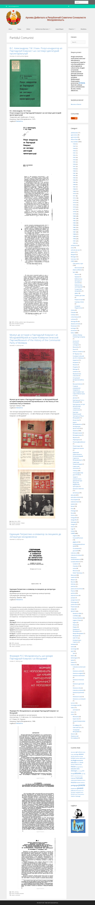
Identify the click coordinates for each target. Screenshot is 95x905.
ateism (73, 252)
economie (74, 330)
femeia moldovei (75, 764)
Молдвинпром (77, 433)
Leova (74, 568)
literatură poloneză (78, 692)
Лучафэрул (76, 725)
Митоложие (78, 268)
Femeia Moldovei (78, 618)
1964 (74, 180)
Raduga (75, 369)
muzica (73, 782)
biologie (81, 756)
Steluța (75, 625)
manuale (79, 778)
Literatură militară (76, 555)
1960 (74, 171)
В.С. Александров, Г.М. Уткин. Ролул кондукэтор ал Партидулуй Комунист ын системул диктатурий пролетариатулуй (36, 51)
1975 (74, 205)
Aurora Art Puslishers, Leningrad (76, 343)
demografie (74, 321)
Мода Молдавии (78, 633)
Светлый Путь (77, 727)
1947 (74, 146)
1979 (74, 214)
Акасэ (10, 29)
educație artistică (76, 497)
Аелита (77, 274)
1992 (74, 243)
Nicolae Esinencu (81, 782)
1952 (74, 155)
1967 (74, 187)
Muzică (73, 582)
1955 (74, 162)
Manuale (73, 575)
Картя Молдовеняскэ (28, 322)
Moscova (75, 570)
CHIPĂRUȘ (76, 616)
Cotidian (73, 315)
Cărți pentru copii (78, 263)
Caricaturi (74, 259)
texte (72, 660)
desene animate (75, 324)
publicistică (74, 604)
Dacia (74, 349)
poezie (81, 785)
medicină (73, 577)
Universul (75, 371)
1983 (74, 223)
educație (17, 643)
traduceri (73, 664)
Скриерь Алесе (79, 302)
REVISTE (73, 611)
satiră (72, 646)
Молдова (76, 635)
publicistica (73, 790)
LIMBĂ (73, 533)
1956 (74, 164)
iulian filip (83, 773)
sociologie (74, 649)
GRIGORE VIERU (75, 769)
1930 (74, 144)
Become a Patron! (76, 104)
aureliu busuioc (75, 756)
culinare (73, 319)
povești (73, 598)
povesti (80, 788)
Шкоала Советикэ (78, 488)
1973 (74, 200)
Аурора (77, 277)
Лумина (75, 430)
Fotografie (74, 517)
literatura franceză (78, 680)
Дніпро (75, 398)
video (72, 707)
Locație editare (75, 561)
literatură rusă (77, 696)
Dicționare (74, 326)
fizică (72, 513)
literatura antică (77, 671)
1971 (74, 196)
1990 (74, 239)
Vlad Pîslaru (29, 644)
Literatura (74, 553)
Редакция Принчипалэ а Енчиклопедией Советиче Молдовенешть (78, 456)
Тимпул (23, 523)
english (75, 535)
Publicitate (74, 607)
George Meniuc (79, 766)
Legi (72, 529)
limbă (72, 531)
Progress (75, 367)
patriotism (23, 644)
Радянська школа (78, 448)
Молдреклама (77, 435)
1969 (74, 191)
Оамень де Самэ (80, 295)
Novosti (75, 365)
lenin (72, 776)
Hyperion (75, 360)
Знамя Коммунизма (79, 721)
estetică (73, 504)
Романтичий (79, 299)
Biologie (73, 257)
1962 (74, 175)
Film (72, 508)
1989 (74, 236)
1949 (74, 148)
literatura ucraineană (79, 699)
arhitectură (74, 245)
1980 (74, 216)
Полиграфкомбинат (79, 442)
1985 (74, 227)
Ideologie (73, 522)
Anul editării (74, 142)
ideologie (74, 771)
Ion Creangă (79, 770)
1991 (74, 241)
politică (21, 322)
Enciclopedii (74, 499)
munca (83, 780)
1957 (74, 166)
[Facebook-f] (69, 6)
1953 (74, 157)
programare (74, 600)
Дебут (76, 293)
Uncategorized (75, 705)
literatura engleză (78, 673)
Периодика (76, 439)
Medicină (79, 780)
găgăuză (75, 542)
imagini (73, 524)
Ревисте (71, 29)
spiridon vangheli (75, 792)
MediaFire (19, 121)
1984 (74, 225)
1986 (74, 229)
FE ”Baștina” (76, 354)
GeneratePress (54, 902)
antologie (76, 754)
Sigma (75, 622)
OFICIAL (17, 322)
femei (72, 506)
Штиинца (76, 493)
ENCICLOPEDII (77, 270)
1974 (74, 202)
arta (72, 248)
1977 (74, 209)
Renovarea (76, 716)
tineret (73, 662)
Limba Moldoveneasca (78, 776)
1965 (74, 182)
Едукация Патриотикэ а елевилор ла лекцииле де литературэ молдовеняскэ (35, 535)
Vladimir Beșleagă (75, 796)
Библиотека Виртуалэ (42, 29)
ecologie (73, 328)
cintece (73, 758)
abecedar (73, 752)
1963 (74, 178)
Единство (76, 719)
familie (78, 762)
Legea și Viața (77, 620)
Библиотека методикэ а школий (78, 281)
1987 (74, 232)
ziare (72, 714)
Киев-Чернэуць (77, 573)
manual (73, 778)
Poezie (73, 591)
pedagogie (74, 785)
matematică (74, 780)
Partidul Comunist (19, 323)
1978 (74, 211)
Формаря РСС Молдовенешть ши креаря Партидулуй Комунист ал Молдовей (31, 657)
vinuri (72, 712)
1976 (74, 207)
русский (75, 551)
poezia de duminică (76, 589)
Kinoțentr (75, 362)
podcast (73, 586)
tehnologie (74, 658)
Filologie (73, 511)
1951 (74, 153)
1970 (74, 193)
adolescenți (74, 133)
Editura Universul (78, 351)
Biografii (73, 254)
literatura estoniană (78, 675)
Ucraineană (76, 548)
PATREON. (82, 83)
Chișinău (73, 312)
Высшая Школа (77, 384)
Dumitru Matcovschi (80, 758)
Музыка (75, 437)
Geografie (74, 520)
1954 (74, 160)
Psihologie (74, 602)
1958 (74, 169)
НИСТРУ (75, 638)
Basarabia (76, 347)
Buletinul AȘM (77, 613)
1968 (74, 189)
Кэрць (19, 29)
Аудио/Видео (59, 29)
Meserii (73, 580)
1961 (74, 173)
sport (72, 651)
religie (73, 609)
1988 (74, 234)
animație (75, 710)
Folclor (73, 515)
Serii (74, 272)
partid (12, 323)
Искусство (76, 420)
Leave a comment (15, 325)
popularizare (75, 595)
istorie (12, 893)
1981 (74, 218)
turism (73, 703)
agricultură (74, 137)
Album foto (14, 521)
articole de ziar (75, 250)
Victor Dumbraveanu (79, 794)
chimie (73, 310)
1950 (74, 151)
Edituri (28, 29)
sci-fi (82, 790)
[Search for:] (81, 2)
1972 (74, 198)
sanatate (73, 644)
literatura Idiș (77, 688)
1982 (74, 220)
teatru (73, 655)
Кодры (75, 627)
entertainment (75, 502)
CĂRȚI (12, 322)
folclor (73, 766)
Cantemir (75, 564)
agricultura (74, 135)
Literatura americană (79, 667)
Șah (74, 653)
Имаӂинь (83, 29)
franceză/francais (78, 538)
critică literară (75, 317)
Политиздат (77, 446)
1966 (74, 184)
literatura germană (78, 684)
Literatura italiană (78, 690)
